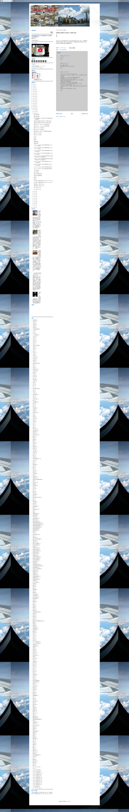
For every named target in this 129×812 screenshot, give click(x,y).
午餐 (33, 373)
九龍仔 (34, 323)
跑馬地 (34, 662)
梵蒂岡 (34, 632)
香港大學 (34, 537)
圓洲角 (34, 676)
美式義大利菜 (35, 509)
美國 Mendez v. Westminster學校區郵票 (41, 124)
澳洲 (33, 741)
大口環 (34, 337)
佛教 (33, 445)
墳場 (33, 729)
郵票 (33, 664)
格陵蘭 (34, 592)
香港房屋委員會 (36, 550)
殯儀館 (34, 759)
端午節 (34, 723)
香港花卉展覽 (35, 552)
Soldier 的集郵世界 (62, 49)
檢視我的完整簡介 (35, 40)
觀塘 (33, 765)
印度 (33, 413)
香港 (33, 536)
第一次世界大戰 (36, 641)
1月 (35, 205)
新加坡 (34, 689)
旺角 (33, 466)
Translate (41, 67)
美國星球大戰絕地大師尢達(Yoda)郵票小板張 (42, 121)
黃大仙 (34, 670)
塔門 (33, 677)
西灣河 (34, 442)
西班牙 (34, 436)
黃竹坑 (34, 671)
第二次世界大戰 (36, 643)
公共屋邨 (34, 370)
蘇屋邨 (35, 138)
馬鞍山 (34, 615)
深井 (33, 634)
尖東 (33, 419)
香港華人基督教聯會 (37, 568)
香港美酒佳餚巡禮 (36, 556)
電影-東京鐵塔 (36, 114)
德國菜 (34, 732)
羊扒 (33, 424)
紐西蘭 (34, 601)
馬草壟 (34, 610)
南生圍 (34, 492)
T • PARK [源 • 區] (36, 787)
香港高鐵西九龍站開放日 (37, 565)
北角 (33, 396)
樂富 (33, 735)
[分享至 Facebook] (73, 48)
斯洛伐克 (34, 652)
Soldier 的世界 (44, 10)
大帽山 (34, 346)
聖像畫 (34, 707)
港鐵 (33, 656)
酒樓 (33, 607)
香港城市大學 (35, 553)
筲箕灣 (34, 699)
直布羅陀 (34, 485)
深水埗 (34, 635)
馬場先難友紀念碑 (36, 611)
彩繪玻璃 (34, 626)
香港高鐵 (34, 562)
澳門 (33, 740)
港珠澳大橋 (35, 655)
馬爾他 (34, 613)
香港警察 (34, 580)
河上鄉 (34, 470)
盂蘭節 (34, 483)
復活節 (34, 649)
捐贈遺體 (34, 589)
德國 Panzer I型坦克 (38, 132)
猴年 (33, 659)
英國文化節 (35, 519)
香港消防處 (35, 561)
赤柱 (33, 455)
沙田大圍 (34, 451)
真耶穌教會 (35, 598)
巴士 (33, 385)
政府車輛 (34, 501)
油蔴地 (34, 472)
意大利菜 (34, 684)
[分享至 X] (72, 48)
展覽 (33, 585)
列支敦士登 (35, 412)
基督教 (34, 623)
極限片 (34, 693)
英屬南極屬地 (35, 530)
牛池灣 (34, 393)
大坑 (33, 339)
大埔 (33, 342)
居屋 (33, 463)
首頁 (72, 113)
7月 (35, 194)
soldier (34, 38)
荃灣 (33, 604)
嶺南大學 (34, 750)
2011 (34, 101)
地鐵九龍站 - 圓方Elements (39, 184)
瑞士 (33, 696)
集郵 (33, 667)
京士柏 (34, 460)
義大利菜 (34, 701)
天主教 (34, 376)
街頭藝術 (34, 661)
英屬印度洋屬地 (36, 528)
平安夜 (34, 409)
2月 (35, 203)
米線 (33, 422)
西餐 (33, 437)
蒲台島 (34, 726)
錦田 (33, 746)
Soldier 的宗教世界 (36, 774)
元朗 (33, 367)
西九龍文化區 (35, 434)
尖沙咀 (34, 418)
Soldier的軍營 (35, 786)
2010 (34, 103)
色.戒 (35, 136)
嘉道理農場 (35, 717)
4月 (35, 199)
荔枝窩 (34, 606)
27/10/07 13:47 (67, 55)
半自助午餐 (35, 399)
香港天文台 (35, 542)
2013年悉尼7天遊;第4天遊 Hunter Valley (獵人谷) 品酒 (37, 274)
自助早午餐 (35, 430)
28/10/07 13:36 (65, 63)
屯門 (33, 384)
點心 (33, 757)
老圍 (33, 427)
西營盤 (34, 439)
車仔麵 (34, 457)
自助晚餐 (34, 431)
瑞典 (33, 698)
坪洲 (33, 461)
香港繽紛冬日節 (36, 579)
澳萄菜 (34, 743)
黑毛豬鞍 (34, 674)
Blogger (68, 801)
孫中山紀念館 (35, 582)
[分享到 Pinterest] (74, 48)
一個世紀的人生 (39, 293)
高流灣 (34, 617)
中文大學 (34, 357)
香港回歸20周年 (36, 547)
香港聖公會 (35, 571)
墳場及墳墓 (35, 731)
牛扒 (33, 391)
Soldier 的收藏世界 (36, 772)
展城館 (34, 583)
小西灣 (34, 352)
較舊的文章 (85, 113)
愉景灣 (34, 650)
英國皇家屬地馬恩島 (37, 522)
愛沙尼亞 (34, 686)
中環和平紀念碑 (36, 363)
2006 (34, 207)
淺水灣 (34, 638)
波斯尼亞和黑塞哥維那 (37, 479)
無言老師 (34, 658)
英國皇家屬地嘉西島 (37, 525)
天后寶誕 (34, 379)
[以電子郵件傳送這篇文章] (69, 48)
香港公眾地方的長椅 (39, 231)
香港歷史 (34, 574)
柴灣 (33, 591)
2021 (34, 84)
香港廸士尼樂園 (36, 549)
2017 (34, 91)
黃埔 (33, 673)
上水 (33, 330)
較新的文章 (59, 113)
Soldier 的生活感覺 (36, 771)
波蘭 (33, 480)
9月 (35, 191)
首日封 (34, 533)
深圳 (33, 637)
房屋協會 (34, 464)
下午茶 (34, 333)
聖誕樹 (34, 710)
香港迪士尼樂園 (36, 558)
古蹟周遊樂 (35, 401)
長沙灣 (34, 488)
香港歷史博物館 (36, 576)
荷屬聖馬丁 (35, 646)
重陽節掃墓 (36, 141)
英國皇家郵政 (35, 521)
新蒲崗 (34, 692)
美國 (33, 512)
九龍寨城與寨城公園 (39, 251)
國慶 (33, 622)
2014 (34, 96)
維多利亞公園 (35, 725)
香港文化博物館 (36, 543)
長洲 (33, 489)
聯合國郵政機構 (36, 754)
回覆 (61, 59)
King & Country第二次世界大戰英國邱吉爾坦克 (43, 167)
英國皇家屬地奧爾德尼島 (37, 524)
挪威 (33, 588)
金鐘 (33, 486)
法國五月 (34, 476)
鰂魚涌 (34, 762)
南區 (33, 495)
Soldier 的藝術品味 (36, 784)
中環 (33, 361)
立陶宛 (34, 410)
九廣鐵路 (34, 320)
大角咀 (34, 340)
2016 (34, 93)
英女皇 (34, 516)
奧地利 (34, 679)
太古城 (34, 381)
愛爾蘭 (34, 687)
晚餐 (33, 631)
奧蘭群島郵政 (35, 682)
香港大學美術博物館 (37, 539)
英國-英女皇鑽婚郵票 (38, 173)
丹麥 (33, 364)
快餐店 (34, 448)
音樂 (33, 531)
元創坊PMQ (35, 369)
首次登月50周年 (36, 534)
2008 (34, 106)
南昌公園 (34, 494)
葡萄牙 (34, 711)
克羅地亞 (34, 446)
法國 (33, 474)
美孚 (33, 510)
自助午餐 (34, 428)
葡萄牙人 (34, 713)
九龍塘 (34, 326)
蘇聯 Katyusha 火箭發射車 (39, 127)
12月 (35, 109)
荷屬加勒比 (35, 644)
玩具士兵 (34, 482)
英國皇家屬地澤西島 (37, 527)
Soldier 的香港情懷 (36, 777)
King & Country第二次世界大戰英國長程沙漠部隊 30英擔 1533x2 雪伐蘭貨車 (43, 156)
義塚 (33, 702)
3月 (35, 201)
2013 (34, 98)
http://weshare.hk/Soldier (47, 793)
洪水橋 (34, 503)
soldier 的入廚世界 (36, 769)
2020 (34, 86)
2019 (34, 87)
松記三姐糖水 (36, 170)
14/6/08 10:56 (66, 71)
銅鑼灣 (34, 728)
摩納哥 (34, 734)
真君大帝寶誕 (35, 597)
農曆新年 (34, 716)
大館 (33, 351)
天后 (33, 378)
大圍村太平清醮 (36, 345)
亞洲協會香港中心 (36, 458)
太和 (33, 382)
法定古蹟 (34, 473)
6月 (35, 196)
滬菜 (33, 720)
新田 (33, 690)
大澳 (33, 349)
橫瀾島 (34, 737)
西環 (33, 440)
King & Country (36, 766)
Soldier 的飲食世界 (36, 781)
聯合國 (34, 753)
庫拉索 (34, 586)
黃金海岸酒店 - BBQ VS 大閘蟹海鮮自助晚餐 (42, 131)
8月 (35, 193)
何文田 (34, 443)
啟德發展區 (35, 628)
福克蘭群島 (35, 722)
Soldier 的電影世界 (36, 783)
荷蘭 (33, 647)
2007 (34, 108)
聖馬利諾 (34, 704)
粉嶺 (33, 600)
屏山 (33, 498)
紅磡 (33, 507)
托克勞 (34, 421)
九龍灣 (34, 327)
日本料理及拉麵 (36, 388)
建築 (33, 500)
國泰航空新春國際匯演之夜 (38, 620)
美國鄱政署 (35, 515)
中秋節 (34, 360)
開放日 (34, 665)
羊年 (33, 425)
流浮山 (34, 504)
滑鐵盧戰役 (35, 695)
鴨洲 (33, 747)
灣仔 (33, 763)
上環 (33, 332)
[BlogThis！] (70, 48)
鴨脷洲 (34, 749)
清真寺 (34, 640)
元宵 (33, 366)
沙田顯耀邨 (39, 212)
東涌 (33, 467)
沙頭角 (34, 452)
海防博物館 (35, 595)
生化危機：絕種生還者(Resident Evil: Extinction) (43, 180)
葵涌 (33, 714)
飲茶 (33, 668)
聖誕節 (34, 708)
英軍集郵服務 (35, 518)
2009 (34, 105)
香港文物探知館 (36, 544)
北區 (33, 397)
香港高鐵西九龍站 (36, 564)
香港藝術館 (35, 577)
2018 (34, 89)
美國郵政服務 (35, 513)
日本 (33, 387)
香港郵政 (34, 570)
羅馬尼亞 (34, 760)
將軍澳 (34, 625)
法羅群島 (34, 477)
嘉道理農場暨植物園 (37, 719)
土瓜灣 (34, 336)
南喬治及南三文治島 (37, 497)
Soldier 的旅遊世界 (36, 778)
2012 (34, 99)
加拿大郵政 (35, 394)
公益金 (34, 372)
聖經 (33, 705)
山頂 (33, 354)
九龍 (33, 321)
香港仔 (34, 546)
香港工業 (34, 540)
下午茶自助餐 (35, 334)
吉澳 (33, 415)
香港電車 (34, 573)
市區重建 (34, 407)
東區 (33, 468)
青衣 (33, 491)
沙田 (33, 449)
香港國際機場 (35, 567)
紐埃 (33, 603)
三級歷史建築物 (36, 329)
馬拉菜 (34, 609)
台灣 (33, 404)
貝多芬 (34, 454)
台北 (33, 403)
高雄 (33, 619)
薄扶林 (34, 756)
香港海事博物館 (36, 559)
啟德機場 (34, 629)
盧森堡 (34, 744)
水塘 (33, 390)
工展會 (34, 355)
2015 (34, 94)
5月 (35, 198)
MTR (34, 768)
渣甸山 (34, 653)
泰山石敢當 (35, 594)
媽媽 (33, 683)
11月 (35, 111)
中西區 (34, 358)
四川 (33, 406)
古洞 (33, 400)
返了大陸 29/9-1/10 (37, 187)
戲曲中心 (34, 751)
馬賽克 (34, 616)
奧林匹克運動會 (36, 680)
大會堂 (34, 348)
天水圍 (34, 375)
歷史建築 (34, 738)
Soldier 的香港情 (36, 775)
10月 (35, 113)
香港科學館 (35, 555)
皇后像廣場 (35, 506)
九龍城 (34, 324)
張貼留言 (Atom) (62, 116)
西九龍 (34, 433)
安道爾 (34, 416)
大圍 (33, 343)
